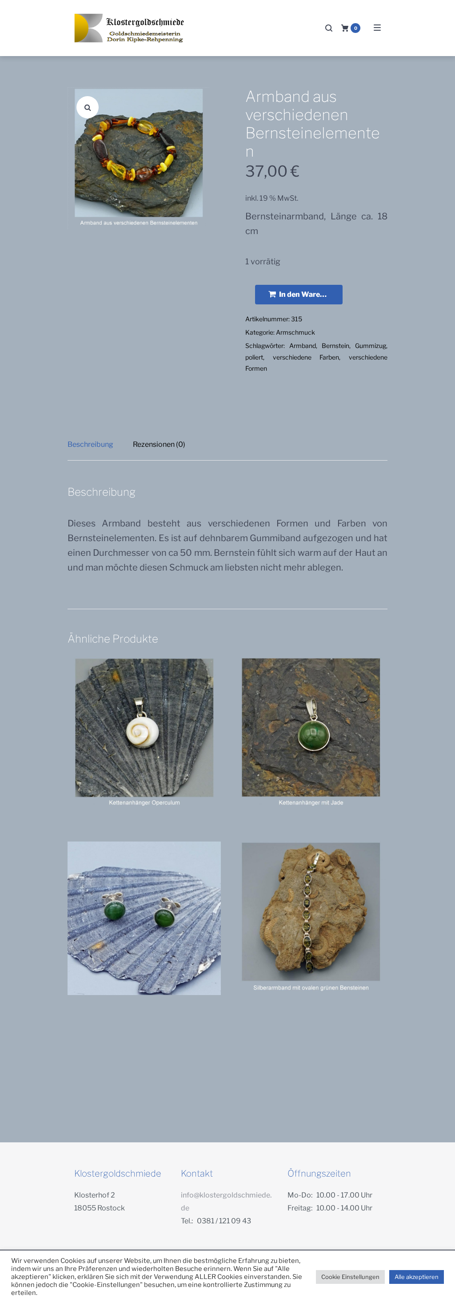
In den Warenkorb (309, 294)
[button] (87, 107)
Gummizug (370, 345)
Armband (302, 345)
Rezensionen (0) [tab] (159, 444)
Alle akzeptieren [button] (417, 1276)
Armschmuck (295, 332)
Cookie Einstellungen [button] (350, 1276)
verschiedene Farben (306, 357)
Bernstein (335, 345)
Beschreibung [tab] (90, 444)
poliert (254, 357)
